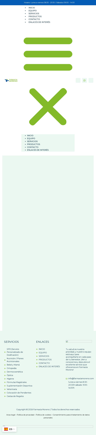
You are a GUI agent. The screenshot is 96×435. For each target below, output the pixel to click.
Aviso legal (10, 415)
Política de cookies (43, 415)
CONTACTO (34, 19)
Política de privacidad (25, 415)
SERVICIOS (34, 13)
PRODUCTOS (35, 16)
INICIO (32, 8)
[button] (48, 80)
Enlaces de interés (39, 22)
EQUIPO (33, 11)
